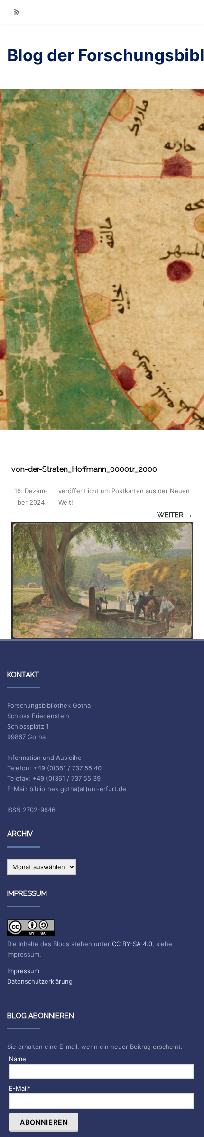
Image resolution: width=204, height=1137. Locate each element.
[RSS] (16, 12)
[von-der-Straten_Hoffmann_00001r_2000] (102, 580)
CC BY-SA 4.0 (132, 944)
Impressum (23, 971)
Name (17, 1059)
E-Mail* (20, 1088)
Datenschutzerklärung (40, 981)
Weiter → (175, 515)
